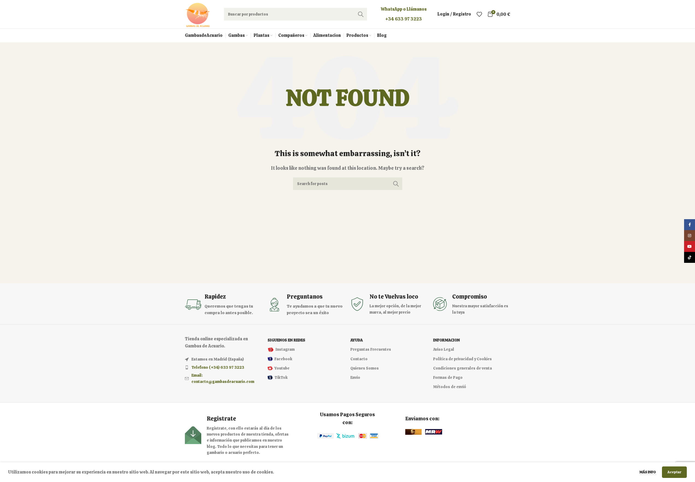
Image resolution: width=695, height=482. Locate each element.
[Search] (360, 14)
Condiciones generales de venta (462, 368)
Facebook (283, 358)
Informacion (446, 340)
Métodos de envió (449, 386)
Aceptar (674, 472)
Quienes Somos (364, 368)
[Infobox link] (223, 304)
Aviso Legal (443, 349)
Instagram (285, 349)
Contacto (359, 358)
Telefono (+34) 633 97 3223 (217, 367)
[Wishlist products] (479, 14)
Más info (648, 472)
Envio (355, 377)
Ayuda (356, 340)
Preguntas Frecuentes (370, 349)
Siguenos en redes (286, 340)
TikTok (281, 377)
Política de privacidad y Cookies (462, 358)
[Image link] (325, 435)
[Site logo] (197, 14)
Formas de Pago (448, 377)
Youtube (281, 368)
